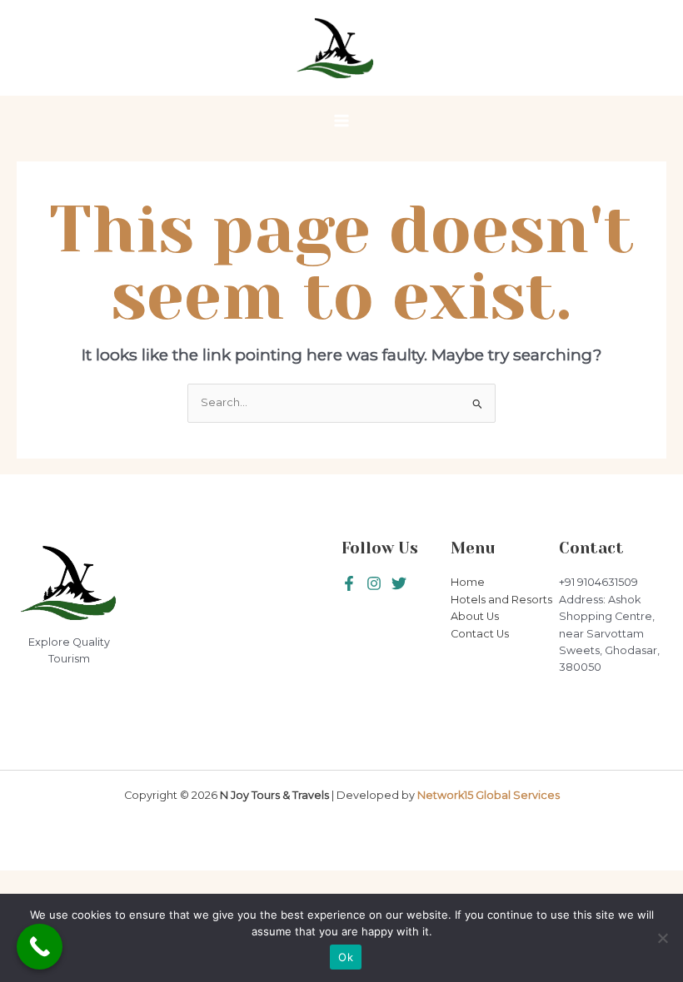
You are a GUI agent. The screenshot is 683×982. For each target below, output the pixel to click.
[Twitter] (373, 583)
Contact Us (480, 633)
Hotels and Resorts (501, 599)
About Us (475, 616)
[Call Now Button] (39, 947)
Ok (345, 957)
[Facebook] (349, 583)
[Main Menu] (341, 120)
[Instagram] (398, 583)
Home (468, 582)
